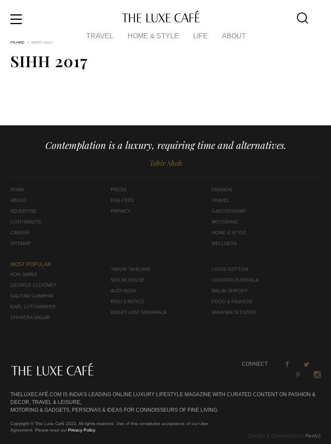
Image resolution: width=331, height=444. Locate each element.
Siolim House (128, 280)
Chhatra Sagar (30, 317)
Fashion (222, 189)
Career (20, 232)
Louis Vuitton (230, 269)
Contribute (25, 221)
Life (200, 36)
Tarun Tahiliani (130, 269)
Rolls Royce (127, 301)
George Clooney (33, 285)
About (234, 36)
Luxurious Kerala (235, 280)
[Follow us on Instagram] (317, 374)
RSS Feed (122, 200)
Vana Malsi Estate (234, 312)
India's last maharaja (139, 312)
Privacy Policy (81, 430)
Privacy (121, 211)
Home (17, 41)
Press (118, 189)
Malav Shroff (230, 290)
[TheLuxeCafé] (161, 20)
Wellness (224, 243)
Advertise (23, 211)
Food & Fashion (232, 301)
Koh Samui (23, 274)
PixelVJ (313, 435)
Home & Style (153, 36)
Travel (99, 36)
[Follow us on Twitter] (306, 363)
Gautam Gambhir (31, 295)
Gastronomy (229, 211)
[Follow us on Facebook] (287, 363)
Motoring (225, 221)
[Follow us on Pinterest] (297, 374)
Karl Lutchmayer (33, 306)
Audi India (123, 290)
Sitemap (20, 243)
